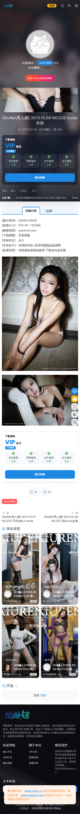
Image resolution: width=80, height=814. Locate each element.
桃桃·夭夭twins (53, 586)
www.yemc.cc (34, 790)
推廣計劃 (33, 762)
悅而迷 (39, 804)
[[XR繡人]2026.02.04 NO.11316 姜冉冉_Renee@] (20, 558)
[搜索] (62, 5)
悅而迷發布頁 (46, 808)
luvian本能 (45, 62)
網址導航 (7, 762)
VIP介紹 (33, 751)
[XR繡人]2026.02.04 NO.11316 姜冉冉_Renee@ (25, 594)
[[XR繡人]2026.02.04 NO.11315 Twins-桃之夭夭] (59, 558)
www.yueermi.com (32, 795)
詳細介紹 (31, 210)
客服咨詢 (33, 757)
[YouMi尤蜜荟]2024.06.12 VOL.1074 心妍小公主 (30, 197)
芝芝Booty (11, 659)
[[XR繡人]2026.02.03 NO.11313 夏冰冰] (59, 631)
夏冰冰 (48, 659)
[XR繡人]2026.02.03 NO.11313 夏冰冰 (64, 667)
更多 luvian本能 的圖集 (40, 78)
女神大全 (7, 757)
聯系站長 (49, 245)
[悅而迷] (8, 6)
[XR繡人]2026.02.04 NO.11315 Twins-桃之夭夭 (64, 594)
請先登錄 (40, 177)
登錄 (43, 695)
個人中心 (7, 751)
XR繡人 (47, 67)
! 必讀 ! (49, 210)
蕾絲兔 (57, 808)
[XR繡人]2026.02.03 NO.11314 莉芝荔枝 (25, 667)
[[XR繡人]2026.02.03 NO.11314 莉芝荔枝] (20, 631)
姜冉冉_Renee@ (14, 586)
